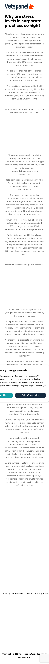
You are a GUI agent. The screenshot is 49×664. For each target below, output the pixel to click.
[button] (43, 6)
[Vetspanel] (19, 7)
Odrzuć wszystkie (30, 395)
